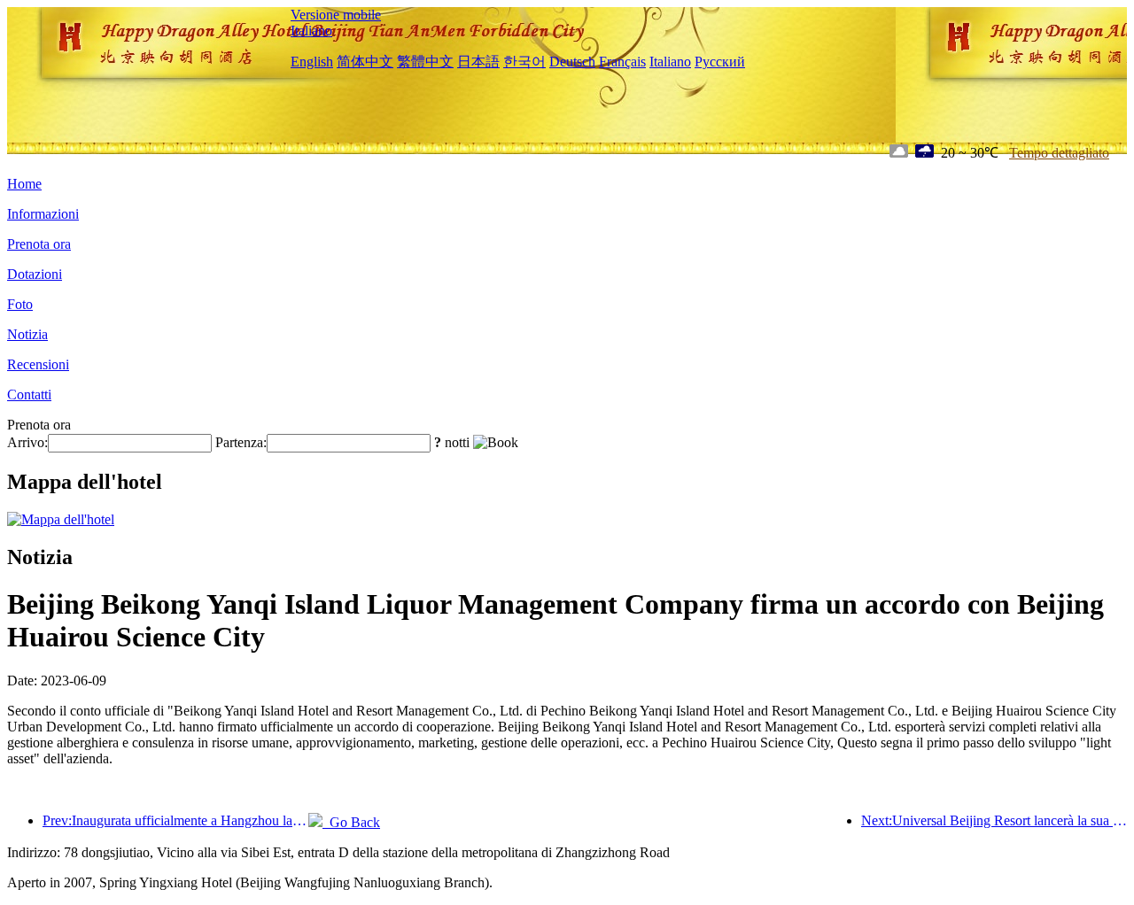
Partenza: (241, 442)
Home (24, 183)
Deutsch (572, 61)
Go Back (351, 822)
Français (622, 61)
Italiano (311, 30)
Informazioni (43, 213)
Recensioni (38, 364)
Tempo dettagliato (1059, 152)
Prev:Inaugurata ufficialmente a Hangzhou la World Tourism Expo (175, 820)
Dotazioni (34, 274)
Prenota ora (39, 243)
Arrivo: (27, 442)
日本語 (478, 61)
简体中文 (365, 61)
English (312, 61)
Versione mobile (336, 14)
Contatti (29, 394)
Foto (20, 304)
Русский (720, 61)
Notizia (27, 334)
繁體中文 (425, 61)
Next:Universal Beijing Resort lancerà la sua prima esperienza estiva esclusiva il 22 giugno (994, 820)
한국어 (524, 61)
